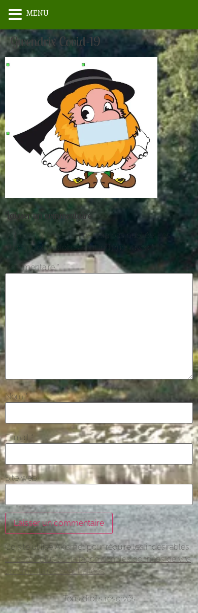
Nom (16, 397)
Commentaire (32, 267)
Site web (21, 478)
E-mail (19, 438)
